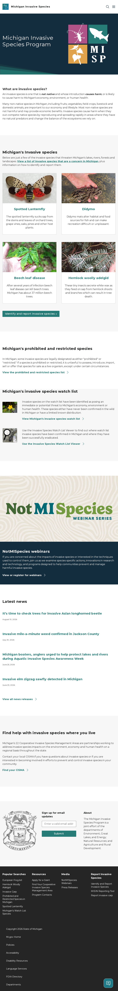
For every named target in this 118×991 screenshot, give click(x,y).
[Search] (107, 7)
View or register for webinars (22, 575)
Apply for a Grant (41, 880)
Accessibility (12, 952)
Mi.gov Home (13, 937)
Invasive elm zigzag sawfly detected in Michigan (42, 679)
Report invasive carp (102, 895)
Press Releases (69, 887)
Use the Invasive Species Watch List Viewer (51, 443)
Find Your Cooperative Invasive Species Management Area (43, 887)
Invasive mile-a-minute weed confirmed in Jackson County (50, 634)
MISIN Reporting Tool (102, 891)
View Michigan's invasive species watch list (51, 418)
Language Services (16, 968)
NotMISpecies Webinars (69, 882)
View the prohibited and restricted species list (33, 372)
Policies (10, 945)
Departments (13, 984)
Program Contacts (42, 894)
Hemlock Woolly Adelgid (11, 886)
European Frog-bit (12, 880)
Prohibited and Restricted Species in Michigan (13, 899)
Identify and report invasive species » (31, 313)
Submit (59, 833)
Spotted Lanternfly (12, 906)
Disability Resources (17, 960)
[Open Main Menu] (114, 7)
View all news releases (17, 699)
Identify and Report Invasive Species (101, 885)
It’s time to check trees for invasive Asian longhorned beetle (52, 613)
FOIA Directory (14, 976)
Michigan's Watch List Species (14, 912)
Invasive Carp (9, 891)
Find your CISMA (13, 770)
